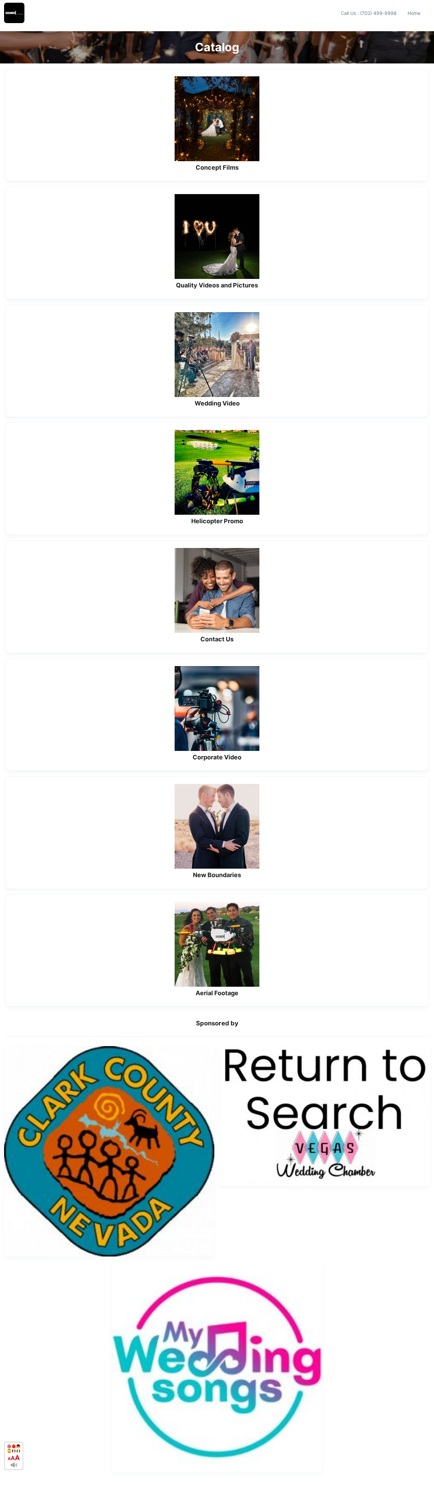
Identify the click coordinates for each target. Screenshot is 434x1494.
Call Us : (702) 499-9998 (369, 13)
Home (414, 13)
